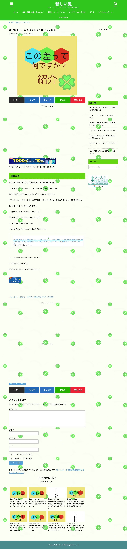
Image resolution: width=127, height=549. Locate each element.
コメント (13, 409)
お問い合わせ (63, 17)
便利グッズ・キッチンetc (56, 12)
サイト (11, 446)
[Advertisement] (47, 127)
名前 (11, 430)
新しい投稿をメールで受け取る (21, 458)
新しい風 (63, 4)
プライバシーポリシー (106, 12)
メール (12, 438)
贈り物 (92, 12)
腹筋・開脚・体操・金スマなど (32, 12)
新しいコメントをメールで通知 (21, 454)
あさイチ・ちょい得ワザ (77, 12)
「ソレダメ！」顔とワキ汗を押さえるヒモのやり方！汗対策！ (32, 297)
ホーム (16, 12)
